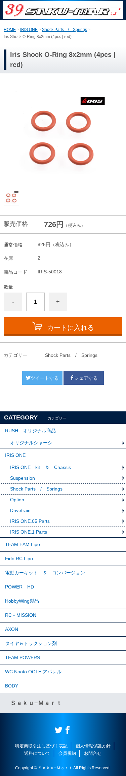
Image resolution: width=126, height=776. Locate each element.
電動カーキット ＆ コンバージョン (45, 572)
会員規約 (67, 753)
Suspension (22, 478)
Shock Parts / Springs (64, 29)
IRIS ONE (29, 29)
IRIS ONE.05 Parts (30, 521)
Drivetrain (20, 510)
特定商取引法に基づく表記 (41, 745)
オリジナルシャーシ (31, 442)
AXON (11, 629)
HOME (10, 29)
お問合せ (92, 753)
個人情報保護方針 (93, 745)
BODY (11, 685)
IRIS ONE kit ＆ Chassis (40, 467)
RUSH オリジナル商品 (30, 430)
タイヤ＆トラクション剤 (31, 643)
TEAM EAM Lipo (22, 544)
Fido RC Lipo (19, 558)
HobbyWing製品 (22, 601)
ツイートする (45, 378)
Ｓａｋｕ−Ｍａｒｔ (36, 703)
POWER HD (19, 586)
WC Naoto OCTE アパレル (33, 671)
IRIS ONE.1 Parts (28, 532)
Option (17, 499)
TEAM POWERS (22, 657)
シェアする (86, 378)
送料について (37, 753)
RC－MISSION (20, 615)
